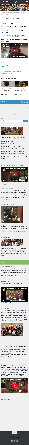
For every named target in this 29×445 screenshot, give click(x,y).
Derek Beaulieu (4, 73)
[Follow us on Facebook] (22, 102)
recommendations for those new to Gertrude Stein (19, 90)
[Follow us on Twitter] (25, 102)
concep (13, 71)
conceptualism (7, 12)
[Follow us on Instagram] (27, 102)
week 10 (4, 14)
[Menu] (27, 2)
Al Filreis (4, 21)
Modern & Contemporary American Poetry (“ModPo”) (11, 2)
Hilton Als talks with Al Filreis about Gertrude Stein (6, 90)
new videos (20, 12)
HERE (17, 251)
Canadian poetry (8, 71)
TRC (26, 310)
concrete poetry (19, 71)
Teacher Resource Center (18, 310)
